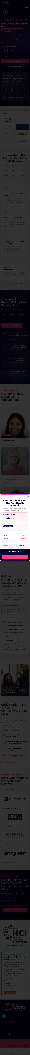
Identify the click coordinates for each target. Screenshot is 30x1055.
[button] (27, 496)
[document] (15, 527)
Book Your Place (14, 557)
